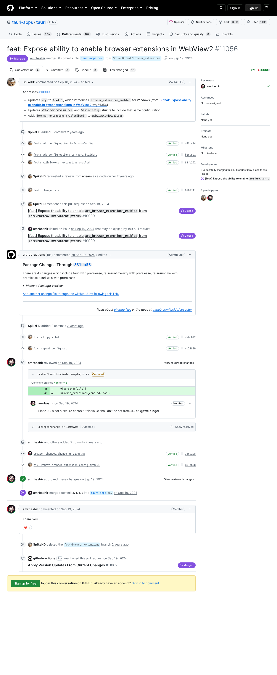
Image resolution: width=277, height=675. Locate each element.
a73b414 (190, 143)
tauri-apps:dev (91, 58)
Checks (90, 70)
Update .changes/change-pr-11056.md (59, 453)
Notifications (203, 22)
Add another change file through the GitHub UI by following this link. (71, 294)
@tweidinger (149, 411)
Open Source (102, 8)
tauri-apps (22, 22)
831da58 (190, 465)
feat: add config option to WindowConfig (63, 143)
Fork (231, 22)
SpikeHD (29, 82)
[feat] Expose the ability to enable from (237, 178)
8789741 (190, 190)
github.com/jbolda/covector (172, 309)
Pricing (152, 8)
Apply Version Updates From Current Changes (73, 565)
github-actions (34, 254)
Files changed (123, 70)
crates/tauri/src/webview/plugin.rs (63, 374)
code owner (107, 176)
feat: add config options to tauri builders (65, 154)
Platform (26, 8)
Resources (74, 8)
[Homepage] (10, 7)
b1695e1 (190, 154)
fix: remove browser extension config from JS (67, 465)
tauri (41, 22)
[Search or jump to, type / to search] (221, 7)
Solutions (49, 8)
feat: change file (46, 190)
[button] (87, 82)
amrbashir (37, 58)
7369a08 (190, 453)
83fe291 (190, 162)
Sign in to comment (145, 583)
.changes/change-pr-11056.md (57, 426)
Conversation (29, 70)
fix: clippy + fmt (46, 337)
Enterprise (129, 8)
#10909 (44, 92)
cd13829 (190, 348)
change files (122, 309)
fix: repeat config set (50, 348)
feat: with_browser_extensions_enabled (62, 162)
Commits (61, 70)
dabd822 (190, 337)
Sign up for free (25, 583)
